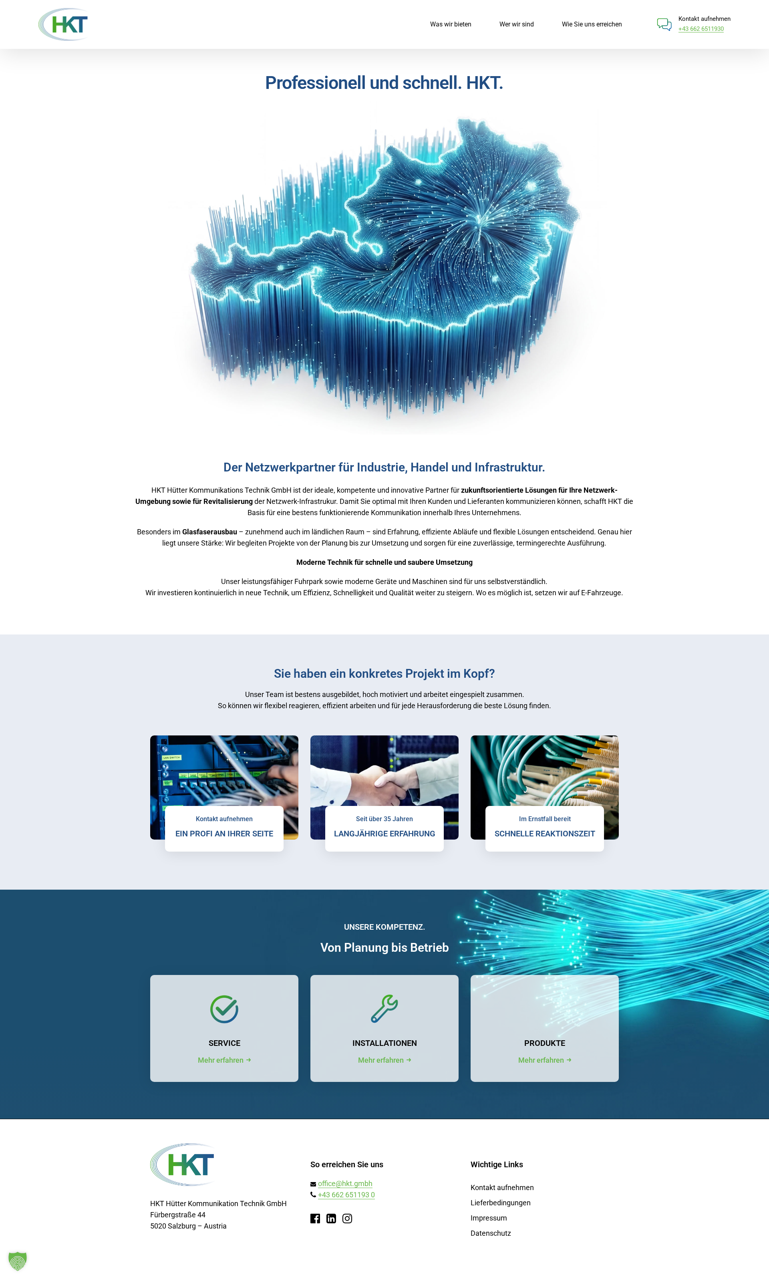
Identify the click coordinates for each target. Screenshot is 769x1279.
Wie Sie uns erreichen (592, 24)
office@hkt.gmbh (345, 1183)
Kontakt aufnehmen (502, 1187)
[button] (17, 1261)
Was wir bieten (450, 24)
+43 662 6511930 (701, 28)
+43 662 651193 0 (346, 1194)
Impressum (489, 1218)
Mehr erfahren (221, 1060)
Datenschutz (491, 1233)
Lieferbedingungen (501, 1202)
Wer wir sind (516, 24)
